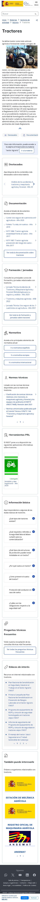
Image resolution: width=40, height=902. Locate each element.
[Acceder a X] (13, 876)
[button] (36, 3)
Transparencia (25, 880)
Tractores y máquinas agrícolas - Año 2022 (21, 300)
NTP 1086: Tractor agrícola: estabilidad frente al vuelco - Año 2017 (19, 233)
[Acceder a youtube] (20, 876)
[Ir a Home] (17, 4)
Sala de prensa (13, 880)
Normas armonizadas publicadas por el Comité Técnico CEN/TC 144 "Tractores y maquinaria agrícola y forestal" (21, 412)
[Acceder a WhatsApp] (5, 876)
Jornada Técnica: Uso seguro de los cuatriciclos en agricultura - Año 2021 (21, 306)
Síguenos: (20, 870)
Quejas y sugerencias (10, 883)
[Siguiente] (34, 184)
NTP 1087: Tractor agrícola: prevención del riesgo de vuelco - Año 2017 (19, 243)
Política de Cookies (29, 885)
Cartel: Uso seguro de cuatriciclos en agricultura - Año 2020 (20, 219)
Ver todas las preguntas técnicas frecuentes (20, 650)
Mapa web (31, 883)
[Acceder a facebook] (34, 876)
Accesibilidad (16, 885)
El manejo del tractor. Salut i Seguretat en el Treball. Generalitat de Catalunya (19, 737)
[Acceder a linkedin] (27, 876)
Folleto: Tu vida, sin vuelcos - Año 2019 (19, 225)
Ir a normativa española (20, 348)
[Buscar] (35, 14)
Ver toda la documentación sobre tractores (20, 253)
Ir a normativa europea (20, 355)
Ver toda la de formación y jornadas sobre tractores (20, 316)
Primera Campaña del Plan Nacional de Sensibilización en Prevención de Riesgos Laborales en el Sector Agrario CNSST (20, 700)
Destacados (12, 135)
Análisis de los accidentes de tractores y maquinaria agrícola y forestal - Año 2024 (23, 184)
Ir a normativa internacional (20, 362)
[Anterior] (4, 184)
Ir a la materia (26, 150)
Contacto (23, 883)
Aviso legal (6, 885)
